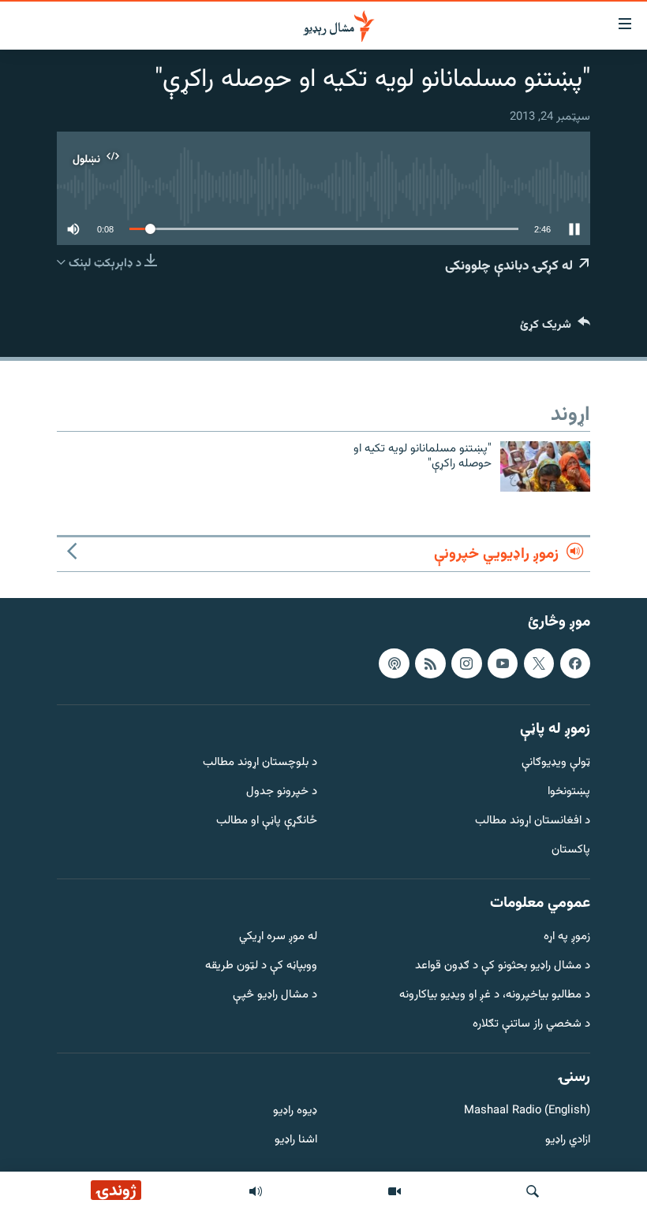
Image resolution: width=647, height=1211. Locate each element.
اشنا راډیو (296, 1141)
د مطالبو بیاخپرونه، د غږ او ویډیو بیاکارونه (494, 995)
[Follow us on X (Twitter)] (539, 663)
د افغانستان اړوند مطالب (532, 821)
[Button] (555, 328)
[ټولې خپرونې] (255, 1191)
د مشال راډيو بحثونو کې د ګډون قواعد (502, 967)
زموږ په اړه (567, 938)
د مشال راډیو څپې (275, 995)
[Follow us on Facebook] (575, 663)
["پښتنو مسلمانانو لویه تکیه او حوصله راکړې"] (545, 466)
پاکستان (571, 850)
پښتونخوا (569, 793)
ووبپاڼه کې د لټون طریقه (261, 967)
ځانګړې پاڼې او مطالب (266, 821)
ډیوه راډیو (295, 1112)
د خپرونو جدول (281, 793)
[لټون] (532, 1191)
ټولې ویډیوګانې (556, 764)
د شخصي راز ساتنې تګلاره (531, 1024)
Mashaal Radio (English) (527, 1112)
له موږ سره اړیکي (278, 938)
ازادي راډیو (567, 1141)
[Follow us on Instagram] (466, 663)
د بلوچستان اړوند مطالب (260, 764)
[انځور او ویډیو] (394, 1191)
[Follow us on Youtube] (503, 663)
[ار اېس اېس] (430, 663)
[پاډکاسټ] (394, 663)
